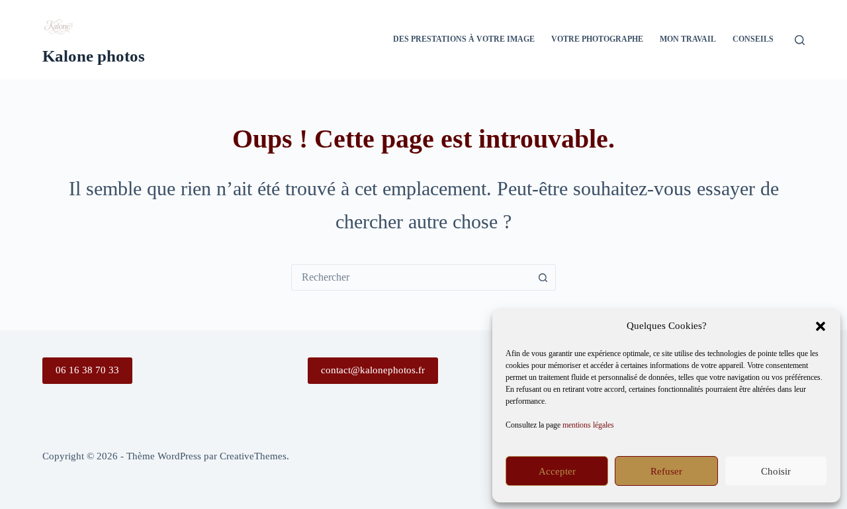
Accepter (557, 471)
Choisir (776, 471)
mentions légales (588, 425)
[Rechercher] (800, 40)
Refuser (666, 471)
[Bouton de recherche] (542, 277)
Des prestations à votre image (464, 39)
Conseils (753, 39)
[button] (820, 326)
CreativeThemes (253, 456)
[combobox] (411, 277)
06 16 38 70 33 (87, 370)
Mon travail (688, 39)
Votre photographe (597, 39)
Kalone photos (93, 56)
